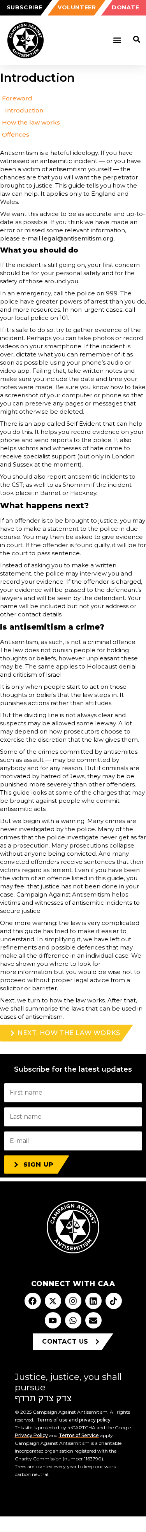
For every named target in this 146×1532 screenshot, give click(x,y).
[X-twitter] (53, 1301)
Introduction (24, 110)
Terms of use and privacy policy (74, 1420)
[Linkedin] (93, 1301)
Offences (15, 134)
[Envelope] (93, 1320)
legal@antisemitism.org (78, 238)
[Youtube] (53, 1320)
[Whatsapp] (73, 1320)
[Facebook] (33, 1301)
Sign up (38, 1164)
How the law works (31, 122)
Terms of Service (79, 1435)
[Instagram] (73, 1301)
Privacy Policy (31, 1435)
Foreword (17, 98)
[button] (117, 40)
